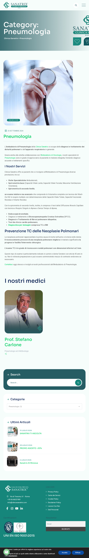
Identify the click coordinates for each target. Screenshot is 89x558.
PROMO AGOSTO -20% (31, 448)
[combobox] (44, 406)
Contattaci (9, 264)
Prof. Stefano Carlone (18, 342)
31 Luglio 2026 (26, 430)
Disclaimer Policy (54, 502)
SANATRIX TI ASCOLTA (30, 433)
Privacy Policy (53, 492)
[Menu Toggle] (83, 5)
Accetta (64, 553)
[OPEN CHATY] (6, 552)
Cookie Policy (53, 499)
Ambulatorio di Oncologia (51, 155)
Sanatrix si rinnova (29, 463)
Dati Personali (53, 510)
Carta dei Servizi (54, 495)
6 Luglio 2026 (25, 460)
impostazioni (12, 556)
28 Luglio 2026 (26, 445)
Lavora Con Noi (54, 506)
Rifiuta (77, 553)
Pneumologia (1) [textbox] (15, 406)
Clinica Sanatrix (42, 147)
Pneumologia (13, 120)
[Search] (76, 5)
